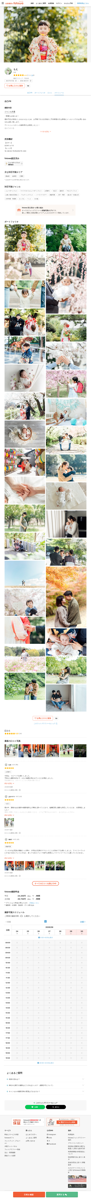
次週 (82, 922)
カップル (21, 199)
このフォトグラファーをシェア (44, 723)
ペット (29, 199)
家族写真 (52, 195)
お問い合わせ (30, 1141)
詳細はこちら (34, 903)
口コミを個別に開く (12, 790)
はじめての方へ (31, 1134)
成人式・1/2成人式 (73, 195)
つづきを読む (44, 131)
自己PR (29, 93)
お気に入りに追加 (16, 85)
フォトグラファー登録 (12, 1149)
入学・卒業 (61, 195)
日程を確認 (29, 1194)
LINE (36, 1107)
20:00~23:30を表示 (46, 1063)
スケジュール (59, 93)
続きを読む (8, 783)
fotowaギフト (9, 1138)
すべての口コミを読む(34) (45, 883)
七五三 (55, 191)
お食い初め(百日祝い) (12, 195)
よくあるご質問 (41, 3)
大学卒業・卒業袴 (11, 199)
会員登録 (51, 3)
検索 (32, 3)
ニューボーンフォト (12, 191)
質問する (60, 1194)
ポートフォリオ (40, 93)
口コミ (50, 93)
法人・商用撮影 (10, 1152)
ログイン (59, 3)
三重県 (21, 176)
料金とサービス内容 (12, 1134)
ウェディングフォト (27, 195)
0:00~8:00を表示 (46, 937)
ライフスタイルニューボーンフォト (31, 191)
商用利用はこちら (83, 3)
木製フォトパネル (11, 1146)
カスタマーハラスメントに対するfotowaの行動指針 (76, 1170)
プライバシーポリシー (76, 1143)
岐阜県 (14, 176)
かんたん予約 (68, 3)
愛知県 (8, 176)
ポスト (57, 1107)
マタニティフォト (72, 191)
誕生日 (62, 191)
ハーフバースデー (41, 195)
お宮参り (47, 191)
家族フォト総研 (10, 1156)
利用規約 (71, 1134)
